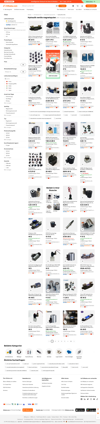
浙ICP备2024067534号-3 (90, 421)
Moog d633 (65, 367)
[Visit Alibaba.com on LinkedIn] (85, 399)
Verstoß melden (65, 397)
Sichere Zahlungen (27, 381)
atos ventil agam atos (35, 115)
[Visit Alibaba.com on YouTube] (94, 399)
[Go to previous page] (49, 341)
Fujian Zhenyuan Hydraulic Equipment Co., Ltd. (87, 76)
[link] (98, 409)
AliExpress (26, 417)
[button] (57, 6)
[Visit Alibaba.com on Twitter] (88, 399)
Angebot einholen (46, 386)
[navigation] (15, 178)
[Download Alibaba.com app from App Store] (80, 410)
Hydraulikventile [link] (61, 14)
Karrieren (5, 390)
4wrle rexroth (75, 367)
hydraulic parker (34, 370)
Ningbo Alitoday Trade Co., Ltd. (87, 210)
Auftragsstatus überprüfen (87, 387)
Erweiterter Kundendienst (28, 390)
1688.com (32, 417)
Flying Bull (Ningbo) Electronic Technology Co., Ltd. (35, 212)
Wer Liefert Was (73, 417)
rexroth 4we (58, 118)
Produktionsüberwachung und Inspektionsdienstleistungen (29, 394)
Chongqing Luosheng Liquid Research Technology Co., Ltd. (35, 176)
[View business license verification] (64, 421)
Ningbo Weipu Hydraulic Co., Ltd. (70, 74)
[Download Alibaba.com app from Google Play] (91, 410)
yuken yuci (26, 363)
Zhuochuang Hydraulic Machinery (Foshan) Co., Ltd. (35, 244)
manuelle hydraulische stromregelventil (15, 367)
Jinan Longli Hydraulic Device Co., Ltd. (70, 144)
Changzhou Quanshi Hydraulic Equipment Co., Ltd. (35, 43)
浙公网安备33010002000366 (75, 421)
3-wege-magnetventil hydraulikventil (52, 115)
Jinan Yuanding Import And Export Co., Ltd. (87, 106)
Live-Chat (63, 384)
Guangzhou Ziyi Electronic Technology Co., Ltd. (53, 241)
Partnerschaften (85, 393)
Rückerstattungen (65, 390)
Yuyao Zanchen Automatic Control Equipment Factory (87, 45)
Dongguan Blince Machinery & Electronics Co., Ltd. (53, 106)
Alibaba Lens (6, 410)
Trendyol (65, 417)
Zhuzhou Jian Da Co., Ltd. (86, 180)
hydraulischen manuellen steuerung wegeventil (40, 118)
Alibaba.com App (69, 410)
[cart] (78, 6)
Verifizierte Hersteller (47, 383)
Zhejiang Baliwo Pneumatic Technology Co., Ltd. (53, 147)
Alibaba (29, 14)
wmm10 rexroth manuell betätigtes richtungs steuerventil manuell (45, 111)
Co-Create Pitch (7, 384)
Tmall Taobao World (41, 417)
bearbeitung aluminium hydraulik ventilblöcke (17, 370)
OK (23, 64)
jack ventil (74, 115)
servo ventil (85, 367)
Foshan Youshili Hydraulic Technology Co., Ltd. (53, 176)
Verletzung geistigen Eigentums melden (69, 394)
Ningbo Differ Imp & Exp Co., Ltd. (35, 146)
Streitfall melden (65, 387)
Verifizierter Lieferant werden (88, 390)
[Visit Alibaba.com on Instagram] (91, 399)
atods (66, 115)
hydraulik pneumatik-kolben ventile (57, 363)
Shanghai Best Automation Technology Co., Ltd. (70, 106)
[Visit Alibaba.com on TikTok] (97, 399)
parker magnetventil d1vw (39, 363)
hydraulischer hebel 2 (74, 363)
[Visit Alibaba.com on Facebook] (81, 399)
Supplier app (39, 410)
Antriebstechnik (37, 14)
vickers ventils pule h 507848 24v (86, 111)
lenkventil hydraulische (69, 111)
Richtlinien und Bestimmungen (30, 397)
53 (70, 341)
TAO (61, 417)
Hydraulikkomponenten (49, 14)
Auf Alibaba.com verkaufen (87, 381)
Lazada (48, 417)
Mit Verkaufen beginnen (86, 384)
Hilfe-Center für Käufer (66, 381)
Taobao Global (55, 417)
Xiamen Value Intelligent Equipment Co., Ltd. (70, 174)
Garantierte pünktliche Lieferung (30, 387)
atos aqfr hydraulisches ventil (13, 363)
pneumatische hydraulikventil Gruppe (50, 367)
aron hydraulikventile (85, 115)
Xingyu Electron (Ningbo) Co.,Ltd (35, 74)
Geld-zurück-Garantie (27, 384)
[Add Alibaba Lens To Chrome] (27, 410)
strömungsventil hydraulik (48, 370)
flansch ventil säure (33, 367)
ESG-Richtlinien (7, 387)
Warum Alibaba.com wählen (9, 381)
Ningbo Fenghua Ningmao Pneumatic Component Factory (87, 146)
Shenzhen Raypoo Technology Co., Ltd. (35, 104)
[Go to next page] (74, 341)
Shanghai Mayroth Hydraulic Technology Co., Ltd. (70, 243)
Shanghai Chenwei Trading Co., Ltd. (70, 44)
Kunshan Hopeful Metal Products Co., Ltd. (53, 45)
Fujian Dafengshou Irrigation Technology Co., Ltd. (70, 210)
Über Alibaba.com (7, 378)
